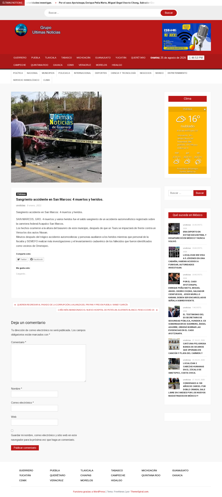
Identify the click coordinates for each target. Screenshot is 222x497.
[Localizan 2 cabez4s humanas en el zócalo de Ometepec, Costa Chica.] (174, 363)
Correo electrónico (22, 402)
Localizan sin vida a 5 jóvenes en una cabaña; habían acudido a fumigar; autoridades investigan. (186, 261)
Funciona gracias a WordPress (89, 491)
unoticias (20, 205)
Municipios (48, 73)
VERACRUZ (85, 65)
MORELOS (101, 65)
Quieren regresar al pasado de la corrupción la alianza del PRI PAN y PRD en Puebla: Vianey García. (72, 305)
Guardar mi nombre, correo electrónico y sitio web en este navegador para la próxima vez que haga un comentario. (44, 437)
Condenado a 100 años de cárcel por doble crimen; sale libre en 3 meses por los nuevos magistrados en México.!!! (187, 389)
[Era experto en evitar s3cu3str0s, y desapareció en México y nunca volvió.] (174, 228)
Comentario (18, 342)
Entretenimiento (177, 73)
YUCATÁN (121, 57)
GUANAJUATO (103, 57)
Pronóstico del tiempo (187, 170)
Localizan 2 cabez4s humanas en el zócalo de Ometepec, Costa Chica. (186, 368)
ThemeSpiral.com (139, 491)
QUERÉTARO (138, 57)
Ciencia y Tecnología (123, 73)
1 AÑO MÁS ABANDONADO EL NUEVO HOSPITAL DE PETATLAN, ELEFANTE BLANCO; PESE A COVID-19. (106, 310)
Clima (46, 80)
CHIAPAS (85, 475)
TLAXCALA (50, 57)
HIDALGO (117, 65)
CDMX (70, 65)
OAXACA (57, 65)
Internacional (82, 73)
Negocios (145, 73)
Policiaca (64, 73)
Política (18, 73)
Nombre (16, 388)
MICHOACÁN (83, 57)
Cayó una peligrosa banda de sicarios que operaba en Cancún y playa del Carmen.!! (187, 348)
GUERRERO (19, 57)
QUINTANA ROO (39, 65)
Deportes (101, 73)
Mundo (160, 73)
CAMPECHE (19, 65)
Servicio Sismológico (26, 80)
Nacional (32, 73)
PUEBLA (35, 57)
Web (13, 416)
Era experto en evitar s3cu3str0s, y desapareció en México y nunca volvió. (187, 236)
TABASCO (66, 57)
